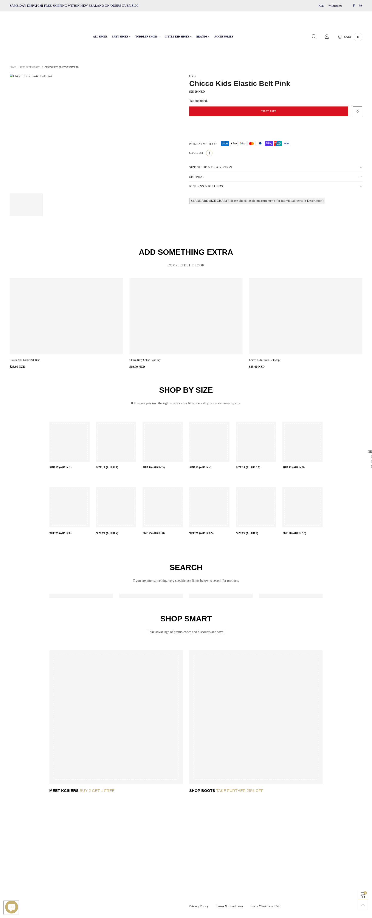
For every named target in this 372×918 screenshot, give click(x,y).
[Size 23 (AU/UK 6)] (69, 507)
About (52, 857)
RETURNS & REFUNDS (206, 186)
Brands (201, 36)
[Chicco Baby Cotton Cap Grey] (186, 316)
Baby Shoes (120, 36)
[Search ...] (313, 36)
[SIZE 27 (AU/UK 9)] (256, 507)
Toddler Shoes (146, 36)
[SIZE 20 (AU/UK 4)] (209, 442)
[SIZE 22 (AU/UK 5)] (302, 442)
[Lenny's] (34, 36)
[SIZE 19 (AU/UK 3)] (163, 442)
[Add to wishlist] (357, 111)
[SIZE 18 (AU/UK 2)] (116, 442)
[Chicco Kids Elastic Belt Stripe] (305, 316)
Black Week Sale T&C (265, 906)
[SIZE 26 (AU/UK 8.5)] (209, 507)
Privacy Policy (199, 906)
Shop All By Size (245, 843)
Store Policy (55, 865)
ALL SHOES (100, 36)
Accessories (223, 36)
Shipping (147, 857)
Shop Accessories (245, 872)
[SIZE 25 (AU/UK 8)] (163, 507)
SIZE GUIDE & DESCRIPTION (210, 167)
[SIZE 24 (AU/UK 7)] (116, 507)
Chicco (192, 76)
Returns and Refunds (153, 865)
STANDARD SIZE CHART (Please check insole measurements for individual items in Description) (257, 200)
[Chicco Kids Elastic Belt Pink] (96, 131)
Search (146, 843)
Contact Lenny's (57, 843)
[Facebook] (353, 6)
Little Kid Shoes (177, 36)
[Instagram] (360, 6)
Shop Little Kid (244, 865)
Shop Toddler (243, 857)
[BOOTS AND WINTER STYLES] (256, 717)
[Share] (209, 153)
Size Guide (148, 850)
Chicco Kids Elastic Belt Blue (25, 359)
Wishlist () (335, 5)
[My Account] (327, 36)
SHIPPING (196, 176)
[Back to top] (363, 905)
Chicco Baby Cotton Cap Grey (145, 359)
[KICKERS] (116, 717)
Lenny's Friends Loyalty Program (66, 850)
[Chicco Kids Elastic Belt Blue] (66, 316)
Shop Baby (241, 850)
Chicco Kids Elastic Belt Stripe (265, 359)
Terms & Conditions (229, 906)
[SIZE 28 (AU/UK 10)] (302, 507)
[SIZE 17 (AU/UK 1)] (69, 442)
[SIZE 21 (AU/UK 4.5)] (256, 442)
